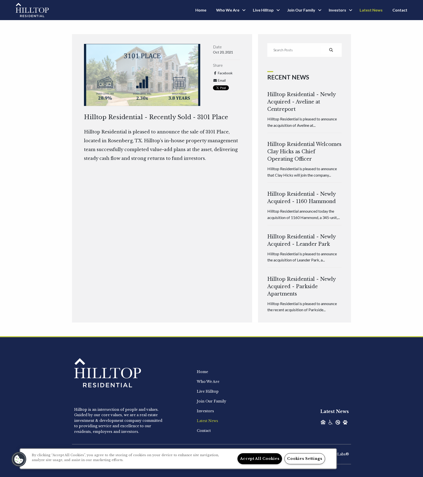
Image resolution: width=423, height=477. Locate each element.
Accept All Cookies (259, 458)
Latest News (371, 10)
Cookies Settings (304, 458)
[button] (19, 459)
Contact (399, 10)
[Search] (331, 50)
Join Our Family (301, 10)
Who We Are (227, 10)
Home (200, 10)
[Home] (32, 9)
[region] (178, 458)
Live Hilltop (263, 10)
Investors (337, 10)
